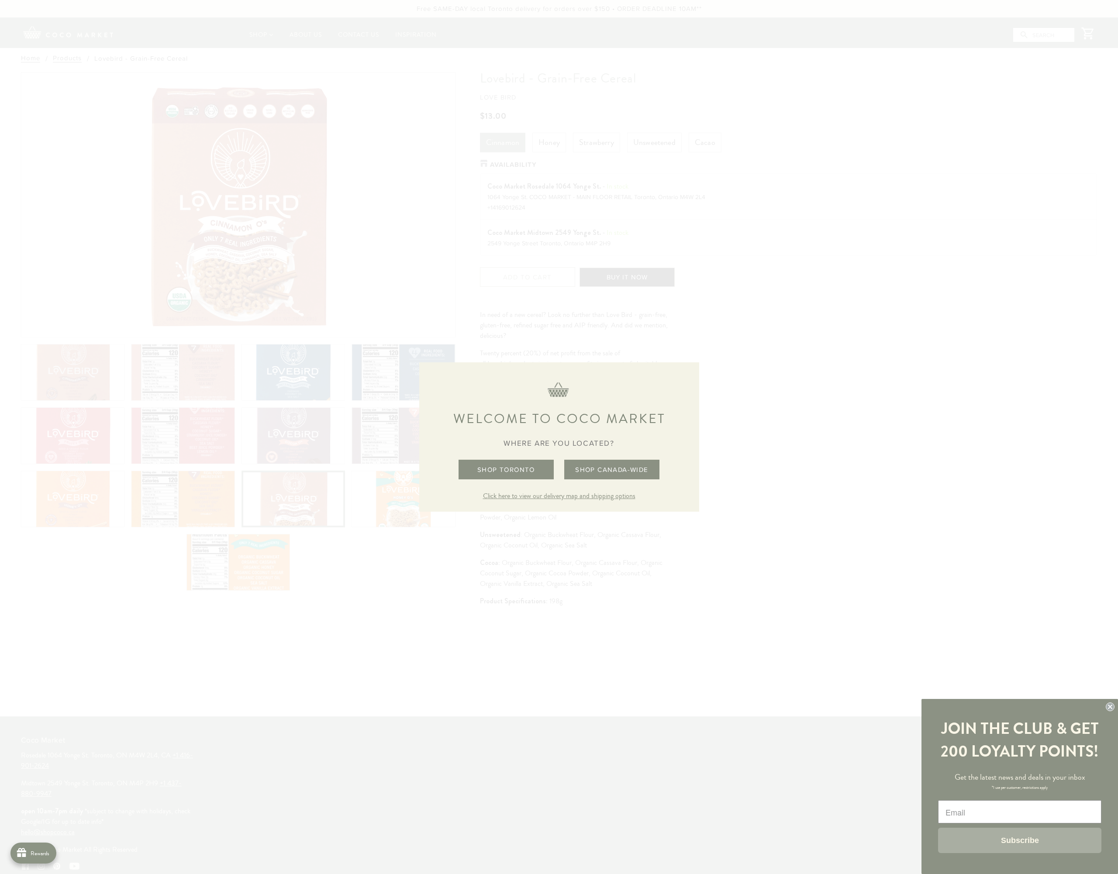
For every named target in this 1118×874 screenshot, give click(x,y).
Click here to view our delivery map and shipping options (559, 496)
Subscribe (1020, 840)
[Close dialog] (1110, 706)
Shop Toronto (506, 469)
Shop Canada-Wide (611, 469)
